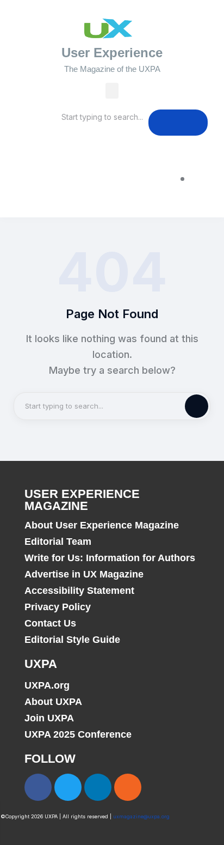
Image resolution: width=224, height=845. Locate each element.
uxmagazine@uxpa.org (141, 816)
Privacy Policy (57, 606)
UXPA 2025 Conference (78, 734)
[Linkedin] (97, 787)
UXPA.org (47, 685)
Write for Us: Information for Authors (109, 557)
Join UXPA (49, 718)
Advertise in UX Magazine (84, 574)
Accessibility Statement (79, 590)
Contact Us (50, 623)
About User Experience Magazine (101, 525)
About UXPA (53, 701)
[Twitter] (68, 787)
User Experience (112, 52)
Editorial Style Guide (72, 639)
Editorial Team (57, 541)
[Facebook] (38, 787)
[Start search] (178, 123)
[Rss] (127, 787)
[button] (112, 91)
